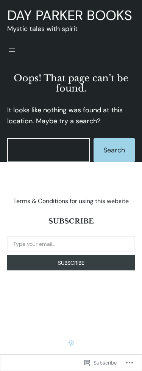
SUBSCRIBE (71, 262)
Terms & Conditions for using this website (71, 201)
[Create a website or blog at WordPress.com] (71, 343)
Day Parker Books (69, 15)
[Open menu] (11, 50)
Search (114, 150)
